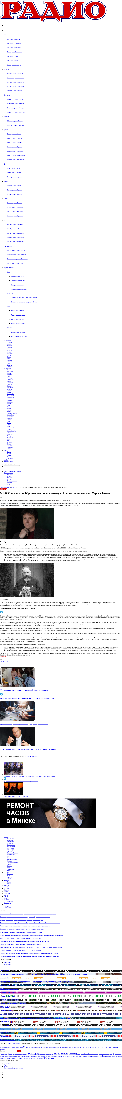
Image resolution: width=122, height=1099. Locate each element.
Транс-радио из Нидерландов (16, 155)
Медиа (9, 455)
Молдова (9, 360)
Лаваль (9, 403)
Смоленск (9, 434)
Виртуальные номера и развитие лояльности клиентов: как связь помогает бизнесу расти (35, 1018)
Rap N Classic (5, 1032)
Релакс (6, 198)
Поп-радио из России (13, 168)
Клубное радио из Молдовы (15, 86)
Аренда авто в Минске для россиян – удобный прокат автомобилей (20, 950)
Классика (10, 293)
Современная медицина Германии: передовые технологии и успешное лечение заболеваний (29, 956)
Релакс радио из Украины (15, 207)
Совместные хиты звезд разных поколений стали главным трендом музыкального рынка (29, 953)
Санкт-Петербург (11, 431)
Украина (9, 345)
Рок (5, 35)
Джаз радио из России (17, 310)
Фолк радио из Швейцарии (19, 289)
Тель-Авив (10, 437)
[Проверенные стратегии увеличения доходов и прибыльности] (17, 720)
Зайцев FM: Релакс (7, 1029)
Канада (9, 355)
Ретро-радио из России (14, 185)
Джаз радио (11, 1054)
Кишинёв (9, 400)
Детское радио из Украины (19, 336)
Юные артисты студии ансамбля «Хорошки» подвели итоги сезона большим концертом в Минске (31, 935)
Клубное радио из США (14, 90)
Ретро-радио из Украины (14, 190)
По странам (7, 340)
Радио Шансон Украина (9, 1000)
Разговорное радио (41, 1056)
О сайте (6, 460)
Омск (8, 421)
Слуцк (9, 432)
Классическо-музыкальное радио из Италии (24, 302)
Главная (2, 487)
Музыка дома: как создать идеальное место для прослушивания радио (21, 920)
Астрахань (10, 374)
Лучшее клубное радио (45, 1054)
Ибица (9, 392)
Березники (10, 379)
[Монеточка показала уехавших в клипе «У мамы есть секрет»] (17, 686)
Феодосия (9, 442)
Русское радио (5, 1036)
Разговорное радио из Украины (16, 254)
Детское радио (3, 1054)
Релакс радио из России (14, 203)
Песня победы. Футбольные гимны (13, 1003)
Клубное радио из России (15, 73)
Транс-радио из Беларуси (14, 142)
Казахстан (10, 353)
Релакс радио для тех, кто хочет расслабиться (60, 1056)
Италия (9, 352)
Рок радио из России (13, 39)
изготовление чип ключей (14, 1043)
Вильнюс (9, 384)
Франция (9, 365)
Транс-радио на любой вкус (21, 1058)
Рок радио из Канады (13, 60)
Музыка (9, 456)
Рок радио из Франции (14, 65)
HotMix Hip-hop (6, 1022)
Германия (9, 347)
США (8, 363)
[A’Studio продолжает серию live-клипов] (13, 794)
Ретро (6, 181)
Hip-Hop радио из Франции (15, 241)
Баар (8, 376)
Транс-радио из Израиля (14, 147)
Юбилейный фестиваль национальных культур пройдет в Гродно (21, 932)
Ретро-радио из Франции (14, 194)
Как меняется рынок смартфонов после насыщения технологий (20, 944)
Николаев (9, 418)
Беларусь (9, 342)
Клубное (9, 1047)
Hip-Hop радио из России (15, 224)
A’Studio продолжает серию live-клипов (16, 796)
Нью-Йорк (10, 416)
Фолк (8, 272)
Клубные (7, 69)
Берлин (9, 381)
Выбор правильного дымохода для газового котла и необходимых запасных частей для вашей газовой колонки (43, 974)
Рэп (5, 220)
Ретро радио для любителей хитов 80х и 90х (88, 1056)
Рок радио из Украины (14, 43)
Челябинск (10, 447)
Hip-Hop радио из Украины (15, 229)
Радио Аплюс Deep (7, 992)
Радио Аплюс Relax (7, 996)
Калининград (10, 395)
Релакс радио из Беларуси (15, 211)
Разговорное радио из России (16, 250)
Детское (9, 328)
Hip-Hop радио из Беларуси (15, 233)
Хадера (9, 444)
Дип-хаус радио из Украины (15, 103)
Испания (9, 350)
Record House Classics (8, 985)
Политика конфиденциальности (13, 1068)
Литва (8, 358)
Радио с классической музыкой (105, 1054)
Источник (3, 656)
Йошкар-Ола (10, 394)
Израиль (9, 349)
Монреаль (9, 410)
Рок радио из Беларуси (14, 47)
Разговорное (8, 246)
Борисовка (10, 382)
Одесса (9, 419)
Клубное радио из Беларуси (15, 82)
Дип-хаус (7, 95)
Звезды (9, 452)
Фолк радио (32, 1058)
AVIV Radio (7, 964)
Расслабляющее (65, 1047)
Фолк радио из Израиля (18, 280)
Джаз (8, 306)
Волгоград (10, 387)
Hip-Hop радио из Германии (15, 237)
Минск (9, 408)
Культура (9, 453)
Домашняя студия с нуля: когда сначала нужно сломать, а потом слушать (22, 929)
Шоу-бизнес (10, 458)
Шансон (6, 116)
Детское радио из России (18, 332)
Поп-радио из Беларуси (14, 172)
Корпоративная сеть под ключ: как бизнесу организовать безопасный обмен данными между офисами (31, 947)
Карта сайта (7, 1063)
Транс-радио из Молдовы (15, 151)
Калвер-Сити (10, 397)
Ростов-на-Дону (11, 427)
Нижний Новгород (12, 413)
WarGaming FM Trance (9, 989)
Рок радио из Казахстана (14, 52)
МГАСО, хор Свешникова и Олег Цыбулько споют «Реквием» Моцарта (28, 749)
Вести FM (4, 1014)
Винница (9, 386)
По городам (7, 368)
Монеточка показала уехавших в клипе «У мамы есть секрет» (24, 690)
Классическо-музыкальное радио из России (24, 297)
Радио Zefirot (5, 978)
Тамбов (9, 866)
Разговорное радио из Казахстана (17, 259)
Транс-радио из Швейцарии (15, 159)
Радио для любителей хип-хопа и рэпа (87, 1054)
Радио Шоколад (6, 1011)
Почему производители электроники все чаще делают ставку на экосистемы (24, 941)
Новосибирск (10, 415)
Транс (6, 129)
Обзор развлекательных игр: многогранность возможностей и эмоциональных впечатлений (36, 981)
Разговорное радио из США (15, 263)
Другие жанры (8, 267)
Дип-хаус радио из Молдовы (16, 112)
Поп (5, 164)
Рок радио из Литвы (13, 56)
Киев (8, 398)
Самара (9, 429)
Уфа (8, 440)
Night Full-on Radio (7, 1040)
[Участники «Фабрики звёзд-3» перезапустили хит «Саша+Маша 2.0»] (1, 695)
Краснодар (10, 402)
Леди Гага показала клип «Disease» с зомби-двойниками (21, 781)
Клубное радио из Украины (15, 78)
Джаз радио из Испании (18, 323)
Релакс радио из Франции (15, 216)
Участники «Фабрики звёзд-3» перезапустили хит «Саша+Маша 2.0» (27, 698)
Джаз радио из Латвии (17, 319)
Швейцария (10, 366)
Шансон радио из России (15, 121)
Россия (9, 344)
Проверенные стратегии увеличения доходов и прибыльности (24, 724)
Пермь (9, 424)
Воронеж (9, 389)
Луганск (9, 407)
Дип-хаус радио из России (15, 99)
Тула (8, 439)
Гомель (9, 390)
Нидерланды (10, 361)
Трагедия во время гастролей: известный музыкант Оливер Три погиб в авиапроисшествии (30, 923)
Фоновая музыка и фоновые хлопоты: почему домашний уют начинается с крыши (25, 917)
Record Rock (5, 971)
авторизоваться (32, 756)
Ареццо (9, 373)
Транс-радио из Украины (14, 138)
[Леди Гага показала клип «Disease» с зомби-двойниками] (5, 779)
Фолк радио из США (17, 285)
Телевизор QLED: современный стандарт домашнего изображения (20, 938)
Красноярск (10, 849)
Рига (8, 426)
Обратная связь (8, 461)
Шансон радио (39, 1058)
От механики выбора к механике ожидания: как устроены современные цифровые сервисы (28, 914)
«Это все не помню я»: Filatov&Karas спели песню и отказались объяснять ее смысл (29, 776)
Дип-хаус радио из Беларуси (15, 108)
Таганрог (9, 436)
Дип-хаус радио (19, 1054)
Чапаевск (9, 445)
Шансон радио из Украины (15, 125)
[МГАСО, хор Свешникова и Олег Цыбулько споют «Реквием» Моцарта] (17, 746)
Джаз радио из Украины (18, 315)
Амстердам (10, 371)
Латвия (9, 357)
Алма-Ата (9, 369)
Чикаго (9, 448)
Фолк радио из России (17, 276)
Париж (9, 423)
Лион (8, 405)
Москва (9, 411)
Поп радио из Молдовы (14, 177)
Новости (6, 450)
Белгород (9, 378)
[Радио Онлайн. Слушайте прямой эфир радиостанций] (53, 22)
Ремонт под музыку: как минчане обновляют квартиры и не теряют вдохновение (25, 926)
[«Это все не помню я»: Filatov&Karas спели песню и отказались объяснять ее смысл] (13, 774)
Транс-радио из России (14, 134)
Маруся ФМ (8, 962)
